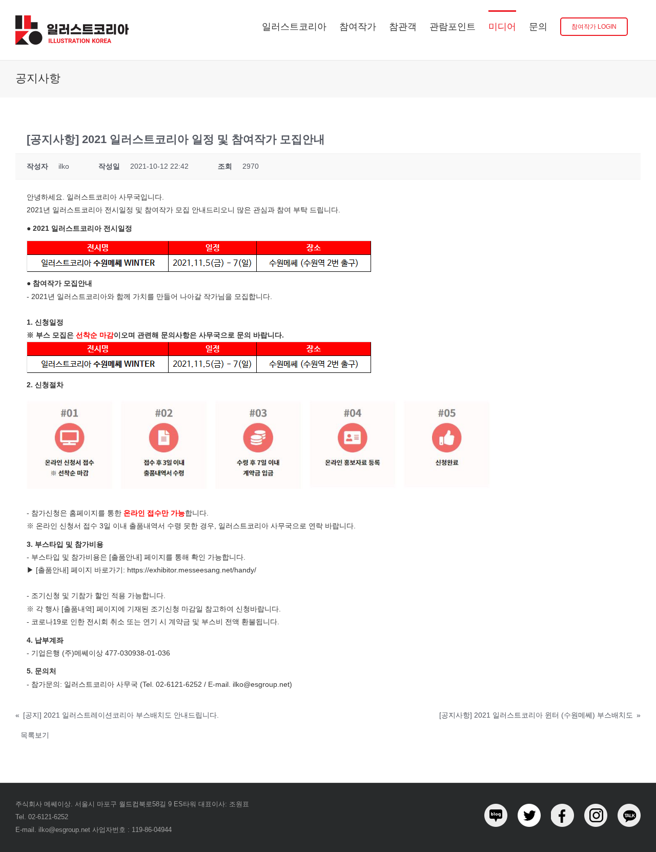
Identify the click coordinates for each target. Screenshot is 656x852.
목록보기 (34, 735)
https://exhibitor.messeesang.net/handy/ (191, 570)
